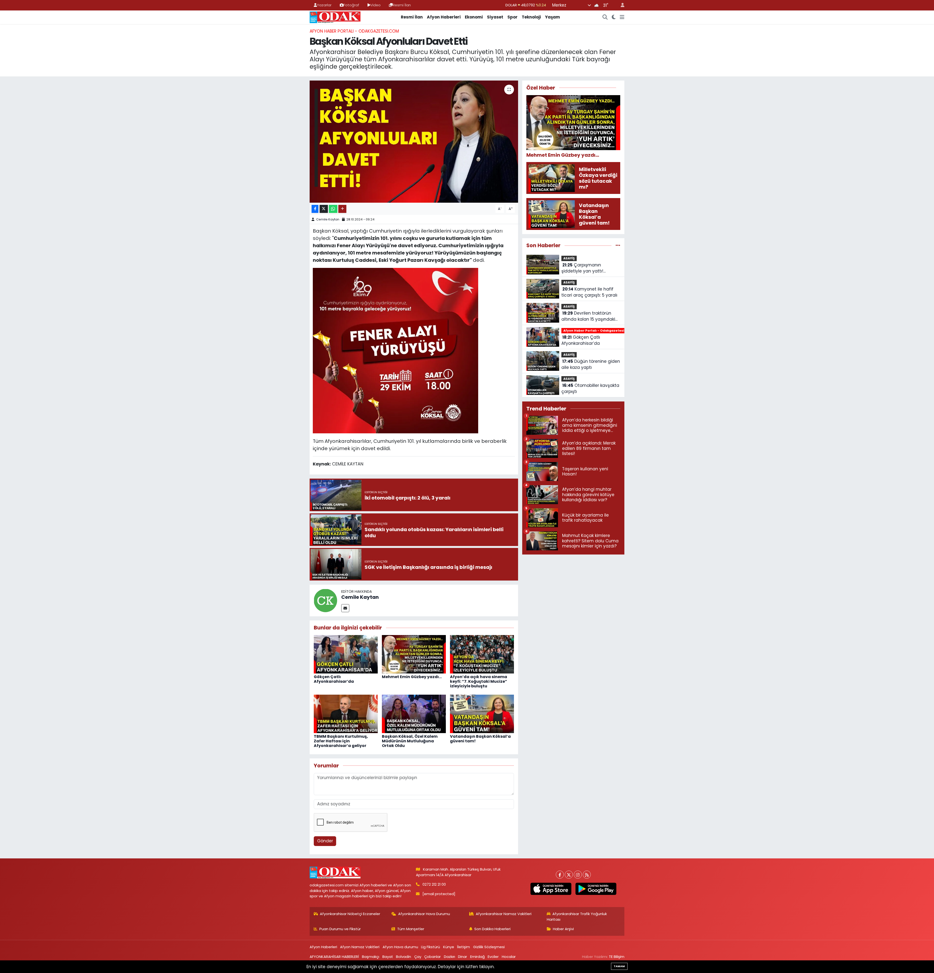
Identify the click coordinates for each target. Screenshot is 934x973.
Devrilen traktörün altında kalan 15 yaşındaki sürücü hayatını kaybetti (588, 316)
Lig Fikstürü (430, 946)
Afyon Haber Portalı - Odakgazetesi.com (354, 31)
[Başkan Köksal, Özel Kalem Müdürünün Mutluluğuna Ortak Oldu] (414, 714)
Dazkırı (449, 956)
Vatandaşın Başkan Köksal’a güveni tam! (480, 739)
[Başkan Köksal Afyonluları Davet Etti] (414, 142)
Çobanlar (432, 956)
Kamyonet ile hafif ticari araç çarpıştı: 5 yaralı (589, 292)
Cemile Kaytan (327, 219)
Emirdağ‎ (477, 956)
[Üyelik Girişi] (620, 5)
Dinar (462, 956)
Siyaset (495, 17)
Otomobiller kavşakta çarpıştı (590, 388)
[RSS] (587, 875)
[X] (569, 875)
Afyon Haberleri (444, 17)
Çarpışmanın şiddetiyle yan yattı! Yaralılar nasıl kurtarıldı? (586, 268)
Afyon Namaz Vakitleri (359, 946)
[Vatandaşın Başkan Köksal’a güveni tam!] (482, 714)
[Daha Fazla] (342, 209)
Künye (448, 946)
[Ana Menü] (622, 17)
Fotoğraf (351, 5)
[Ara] (605, 17)
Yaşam (552, 17)
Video (375, 5)
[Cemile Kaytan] (325, 600)
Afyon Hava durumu (400, 946)
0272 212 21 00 (434, 884)
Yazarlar (324, 5)
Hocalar (509, 956)
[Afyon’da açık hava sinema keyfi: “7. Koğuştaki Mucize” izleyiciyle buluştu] (482, 654)
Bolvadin (403, 956)
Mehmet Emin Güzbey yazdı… (412, 677)
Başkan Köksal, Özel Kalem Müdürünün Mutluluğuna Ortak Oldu (410, 741)
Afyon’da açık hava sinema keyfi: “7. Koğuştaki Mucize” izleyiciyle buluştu (478, 681)
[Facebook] (560, 875)
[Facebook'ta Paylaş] (315, 209)
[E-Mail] (345, 608)
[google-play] (595, 889)
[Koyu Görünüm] (614, 17)
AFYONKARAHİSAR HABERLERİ (334, 956)
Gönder (325, 841)
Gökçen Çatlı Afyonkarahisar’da (334, 679)
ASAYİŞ (569, 258)
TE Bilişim (616, 956)
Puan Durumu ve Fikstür (340, 928)
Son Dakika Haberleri (492, 928)
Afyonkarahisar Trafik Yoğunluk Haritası (577, 916)
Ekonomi (474, 17)
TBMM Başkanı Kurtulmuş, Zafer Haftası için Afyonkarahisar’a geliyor (341, 741)
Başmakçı (370, 956)
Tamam (619, 966)
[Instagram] (578, 875)
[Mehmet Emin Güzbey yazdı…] (414, 654)
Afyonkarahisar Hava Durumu (424, 913)
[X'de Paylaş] (324, 209)
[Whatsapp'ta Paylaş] (333, 209)
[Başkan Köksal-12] (395, 350)
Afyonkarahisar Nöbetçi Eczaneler (350, 913)
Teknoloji (531, 17)
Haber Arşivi (563, 928)
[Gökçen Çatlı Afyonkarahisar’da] (346, 654)
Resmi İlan (402, 5)
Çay (417, 956)
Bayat (387, 956)
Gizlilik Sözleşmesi (489, 946)
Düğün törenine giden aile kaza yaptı (590, 364)
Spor (512, 17)
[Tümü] (618, 245)
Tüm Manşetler (410, 928)
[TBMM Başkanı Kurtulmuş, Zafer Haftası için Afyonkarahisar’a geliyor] (346, 714)
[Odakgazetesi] (335, 17)
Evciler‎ (493, 956)
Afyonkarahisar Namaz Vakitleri (503, 913)
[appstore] (550, 889)
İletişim (463, 946)
